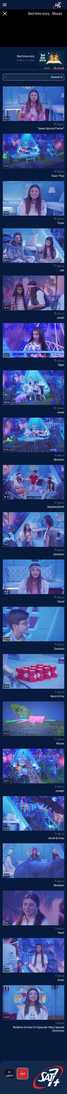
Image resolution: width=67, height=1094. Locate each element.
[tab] (59, 67)
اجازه (22, 1073)
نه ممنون (9, 1073)
